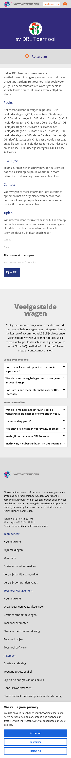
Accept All (35, 733)
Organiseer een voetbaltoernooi (24, 606)
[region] (35, 730)
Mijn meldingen (13, 550)
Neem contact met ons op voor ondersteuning (33, 696)
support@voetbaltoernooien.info (30, 526)
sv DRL (14, 272)
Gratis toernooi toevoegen (20, 615)
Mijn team (10, 558)
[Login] (64, 4)
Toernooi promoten (16, 623)
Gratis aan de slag (15, 663)
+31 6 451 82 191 (24, 518)
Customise (35, 741)
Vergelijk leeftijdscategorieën (21, 574)
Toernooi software (15, 647)
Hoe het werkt (12, 541)
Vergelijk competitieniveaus (21, 582)
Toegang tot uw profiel (18, 671)
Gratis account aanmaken (20, 566)
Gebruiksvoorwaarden (18, 688)
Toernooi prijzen (14, 639)
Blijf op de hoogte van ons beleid (24, 680)
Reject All (35, 750)
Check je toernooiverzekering (22, 631)
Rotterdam (39, 56)
